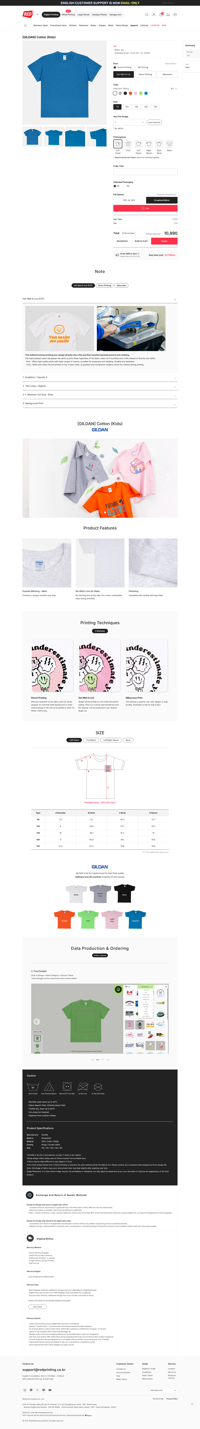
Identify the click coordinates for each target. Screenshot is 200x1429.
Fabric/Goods (122, 25)
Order (164, 241)
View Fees (37, 1307)
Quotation (122, 241)
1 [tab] (92, 1061)
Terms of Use (158, 1399)
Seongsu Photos (99, 14)
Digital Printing (51, 14)
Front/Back (91, 740)
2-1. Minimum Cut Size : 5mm (38, 394)
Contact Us (121, 1369)
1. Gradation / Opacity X (35, 377)
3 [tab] (102, 1061)
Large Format (83, 14)
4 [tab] (107, 1061)
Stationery (83, 25)
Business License (172, 1376)
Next (163, 1021)
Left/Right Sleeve (111, 740)
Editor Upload (100, 955)
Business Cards (41, 25)
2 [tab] (97, 1061)
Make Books (147, 1379)
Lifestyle (144, 25)
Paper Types (147, 1375)
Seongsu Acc (115, 14)
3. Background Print (33, 403)
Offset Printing (68, 14)
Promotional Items (58, 25)
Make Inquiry (121, 1379)
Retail (110, 25)
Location (171, 1369)
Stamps (102, 25)
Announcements (123, 1372)
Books (93, 25)
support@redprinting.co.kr (43, 1370)
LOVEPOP (155, 25)
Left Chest (74, 740)
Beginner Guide (149, 1369)
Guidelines (146, 1372)
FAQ (118, 1376)
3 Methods (100, 631)
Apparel (134, 25)
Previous (37, 1021)
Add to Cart (141, 241)
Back (128, 740)
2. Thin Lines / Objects (34, 386)
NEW (164, 25)
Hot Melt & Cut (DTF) (33, 298)
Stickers (73, 25)
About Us (172, 1372)
